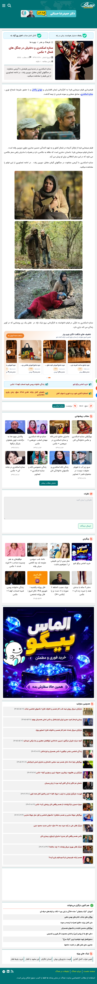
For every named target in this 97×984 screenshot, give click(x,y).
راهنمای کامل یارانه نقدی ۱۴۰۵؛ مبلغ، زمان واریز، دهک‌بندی (25, 393)
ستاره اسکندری (87, 94)
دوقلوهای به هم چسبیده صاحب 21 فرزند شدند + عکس (15, 563)
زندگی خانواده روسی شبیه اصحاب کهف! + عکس (27, 384)
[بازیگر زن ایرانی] (48, 294)
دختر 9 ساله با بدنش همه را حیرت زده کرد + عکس (81, 591)
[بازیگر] (48, 195)
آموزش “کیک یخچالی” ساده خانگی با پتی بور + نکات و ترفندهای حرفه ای (66, 911)
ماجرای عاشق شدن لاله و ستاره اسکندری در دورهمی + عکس (59, 440)
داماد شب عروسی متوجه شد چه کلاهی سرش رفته (37, 563)
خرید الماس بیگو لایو (80, 384)
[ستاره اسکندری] (48, 119)
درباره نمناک (76, 971)
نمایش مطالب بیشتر (48, 483)
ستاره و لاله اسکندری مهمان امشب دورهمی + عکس (37, 440)
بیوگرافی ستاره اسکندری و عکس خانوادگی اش (82, 438)
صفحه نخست (89, 971)
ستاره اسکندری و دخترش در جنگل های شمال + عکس (31, 50)
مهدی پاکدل (37, 89)
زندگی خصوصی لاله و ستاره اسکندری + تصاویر (37, 471)
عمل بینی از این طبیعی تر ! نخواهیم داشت (60, 562)
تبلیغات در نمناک (62, 971)
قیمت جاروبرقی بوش (62, 959)
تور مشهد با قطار (32, 959)
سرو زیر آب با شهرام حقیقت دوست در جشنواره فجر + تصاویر (82, 471)
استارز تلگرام (46, 959)
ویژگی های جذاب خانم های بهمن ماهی (78, 917)
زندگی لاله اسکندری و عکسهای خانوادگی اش (59, 469)
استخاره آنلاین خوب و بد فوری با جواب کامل (72, 393)
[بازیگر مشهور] (48, 245)
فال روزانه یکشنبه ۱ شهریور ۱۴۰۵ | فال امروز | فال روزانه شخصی (37, 591)
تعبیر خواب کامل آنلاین (82, 959)
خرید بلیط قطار (17, 959)
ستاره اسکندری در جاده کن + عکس (15, 469)
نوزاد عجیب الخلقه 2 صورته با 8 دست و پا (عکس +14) (59, 591)
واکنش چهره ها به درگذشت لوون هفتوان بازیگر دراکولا (15, 440)
